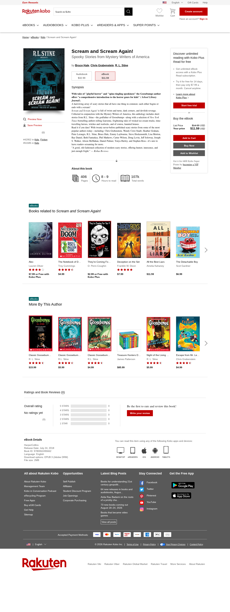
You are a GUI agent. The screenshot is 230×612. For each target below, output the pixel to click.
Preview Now (35, 119)
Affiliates (67, 486)
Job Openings (70, 495)
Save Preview (34, 125)
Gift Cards (193, 2)
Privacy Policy (149, 544)
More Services (178, 564)
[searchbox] (93, 12)
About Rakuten (197, 564)
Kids (37, 139)
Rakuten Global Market (135, 564)
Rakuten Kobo (36, 11)
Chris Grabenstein (102, 65)
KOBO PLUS (81, 25)
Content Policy (196, 544)
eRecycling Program (35, 495)
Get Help (29, 509)
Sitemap (28, 514)
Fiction (43, 139)
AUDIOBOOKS (53, 25)
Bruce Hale (82, 65)
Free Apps (29, 500)
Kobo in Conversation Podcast (40, 491)
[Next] (206, 250)
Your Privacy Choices (175, 544)
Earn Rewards (30, 2)
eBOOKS (29, 25)
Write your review (140, 413)
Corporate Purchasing (74, 500)
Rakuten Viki (94, 564)
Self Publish (69, 481)
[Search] (128, 12)
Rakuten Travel (159, 564)
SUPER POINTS (145, 25)
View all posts (109, 522)
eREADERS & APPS (111, 25)
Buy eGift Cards (32, 505)
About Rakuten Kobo (35, 481)
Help (205, 2)
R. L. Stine (121, 65)
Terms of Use (133, 544)
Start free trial (189, 105)
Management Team (34, 486)
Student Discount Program (77, 491)
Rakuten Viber (112, 564)
